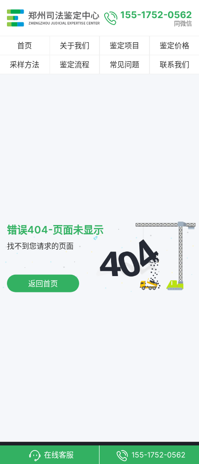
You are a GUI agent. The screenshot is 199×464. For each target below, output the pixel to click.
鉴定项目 (124, 45)
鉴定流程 (74, 64)
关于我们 (74, 45)
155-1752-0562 (156, 14)
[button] (50, 454)
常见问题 (124, 64)
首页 (24, 45)
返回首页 (43, 283)
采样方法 (24, 64)
